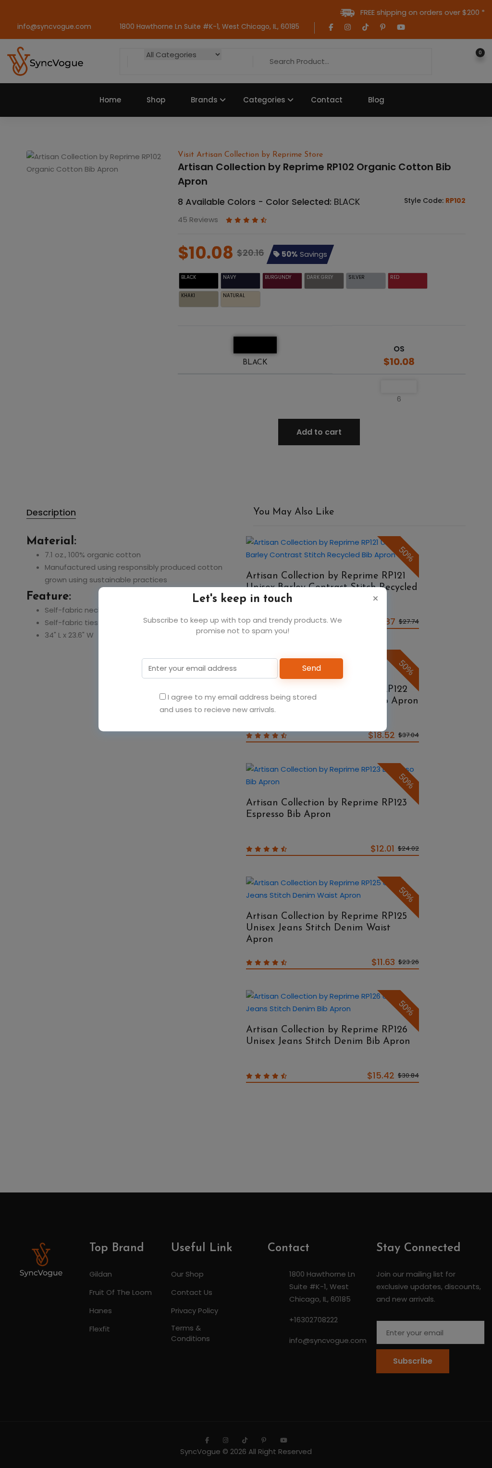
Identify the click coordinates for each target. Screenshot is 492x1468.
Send (311, 668)
